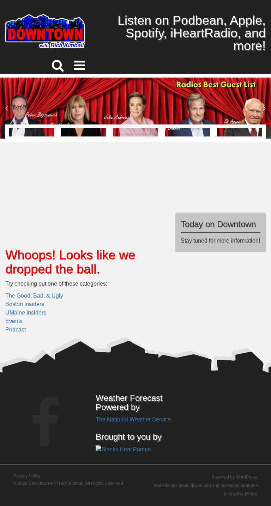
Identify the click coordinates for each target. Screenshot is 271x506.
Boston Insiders (24, 304)
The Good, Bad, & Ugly (34, 296)
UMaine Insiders (25, 313)
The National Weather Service (133, 419)
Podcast (15, 330)
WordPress (246, 477)
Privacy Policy (26, 476)
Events (14, 321)
